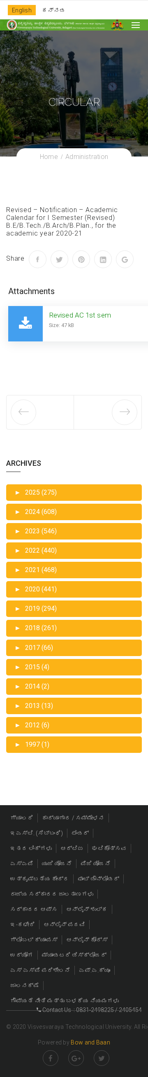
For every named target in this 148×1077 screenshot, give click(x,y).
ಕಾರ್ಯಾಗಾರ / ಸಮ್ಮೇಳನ (73, 818)
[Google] (125, 259)
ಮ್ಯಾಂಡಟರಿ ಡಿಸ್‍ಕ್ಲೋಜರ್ (74, 955)
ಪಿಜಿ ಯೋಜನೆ (96, 863)
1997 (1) (31, 744)
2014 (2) (31, 686)
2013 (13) (33, 706)
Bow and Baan (90, 1042)
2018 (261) (35, 628)
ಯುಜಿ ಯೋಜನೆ (57, 863)
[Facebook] (37, 259)
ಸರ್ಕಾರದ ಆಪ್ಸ (34, 909)
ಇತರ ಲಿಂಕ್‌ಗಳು (31, 848)
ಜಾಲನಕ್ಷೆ (24, 985)
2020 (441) (35, 589)
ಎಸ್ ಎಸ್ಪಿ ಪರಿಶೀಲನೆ (40, 970)
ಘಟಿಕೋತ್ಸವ (109, 848)
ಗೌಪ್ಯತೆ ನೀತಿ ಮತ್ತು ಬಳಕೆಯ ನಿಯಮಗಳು (64, 1001)
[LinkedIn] (103, 259)
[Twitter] (59, 259)
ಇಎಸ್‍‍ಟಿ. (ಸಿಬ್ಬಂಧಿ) (36, 833)
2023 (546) (35, 531)
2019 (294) (35, 608)
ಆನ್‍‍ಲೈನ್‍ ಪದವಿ (64, 924)
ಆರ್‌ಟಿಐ (71, 848)
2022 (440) (35, 550)
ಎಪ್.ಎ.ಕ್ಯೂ (94, 970)
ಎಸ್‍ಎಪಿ (21, 863)
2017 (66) (33, 648)
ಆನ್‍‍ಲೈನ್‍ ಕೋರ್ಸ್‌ (87, 940)
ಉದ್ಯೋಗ (21, 955)
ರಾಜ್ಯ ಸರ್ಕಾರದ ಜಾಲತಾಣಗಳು (51, 894)
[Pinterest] (81, 259)
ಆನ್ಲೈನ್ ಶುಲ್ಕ (87, 909)
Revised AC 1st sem (80, 315)
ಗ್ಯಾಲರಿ (21, 818)
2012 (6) (31, 725)
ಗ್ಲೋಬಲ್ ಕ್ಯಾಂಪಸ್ (34, 940)
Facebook (50, 1058)
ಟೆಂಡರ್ (80, 833)
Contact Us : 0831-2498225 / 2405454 (91, 1010)
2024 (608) (35, 512)
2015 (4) (31, 667)
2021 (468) (35, 570)
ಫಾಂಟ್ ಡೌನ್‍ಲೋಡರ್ (98, 879)
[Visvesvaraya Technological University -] (55, 24)
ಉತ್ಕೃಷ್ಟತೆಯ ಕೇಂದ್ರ (39, 879)
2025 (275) (35, 492)
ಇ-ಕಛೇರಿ (22, 924)
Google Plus (76, 1058)
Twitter (101, 1058)
